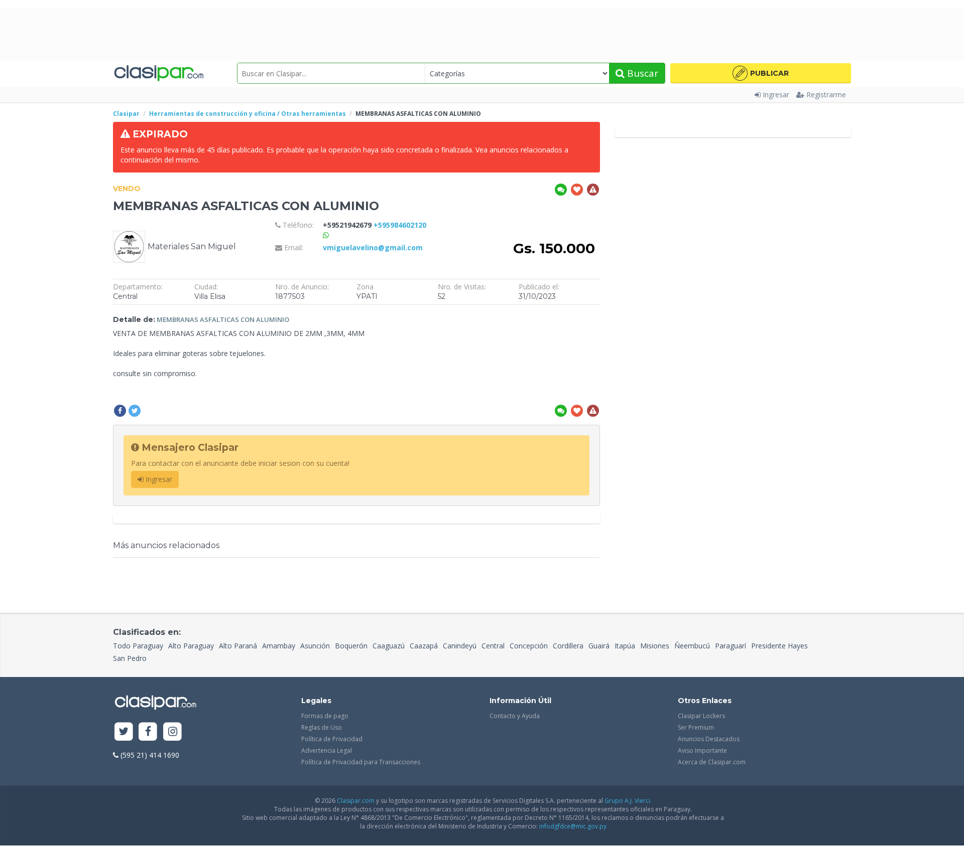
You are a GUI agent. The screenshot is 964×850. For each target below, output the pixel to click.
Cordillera (568, 645)
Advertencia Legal (326, 750)
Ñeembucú (692, 645)
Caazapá (424, 645)
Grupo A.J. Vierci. (628, 800)
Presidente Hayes (779, 645)
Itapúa (625, 645)
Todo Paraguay (138, 645)
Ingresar (776, 94)
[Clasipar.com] (158, 73)
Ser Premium (696, 727)
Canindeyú (459, 645)
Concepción (529, 645)
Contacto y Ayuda (515, 716)
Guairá (599, 645)
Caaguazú (389, 645)
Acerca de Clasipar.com (712, 762)
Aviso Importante (702, 750)
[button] (760, 73)
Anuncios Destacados (709, 739)
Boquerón (351, 645)
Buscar (641, 73)
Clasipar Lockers (701, 716)
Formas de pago (324, 716)
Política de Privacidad (332, 739)
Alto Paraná (238, 645)
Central (493, 645)
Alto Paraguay (191, 645)
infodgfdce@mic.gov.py (573, 826)
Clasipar (126, 113)
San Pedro (130, 658)
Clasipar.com (356, 800)
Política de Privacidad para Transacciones (360, 762)
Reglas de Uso (321, 727)
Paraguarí (730, 645)
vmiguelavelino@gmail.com (373, 247)
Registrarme (826, 94)
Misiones (654, 645)
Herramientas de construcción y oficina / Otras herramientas (247, 113)
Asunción (315, 645)
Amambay (278, 645)
